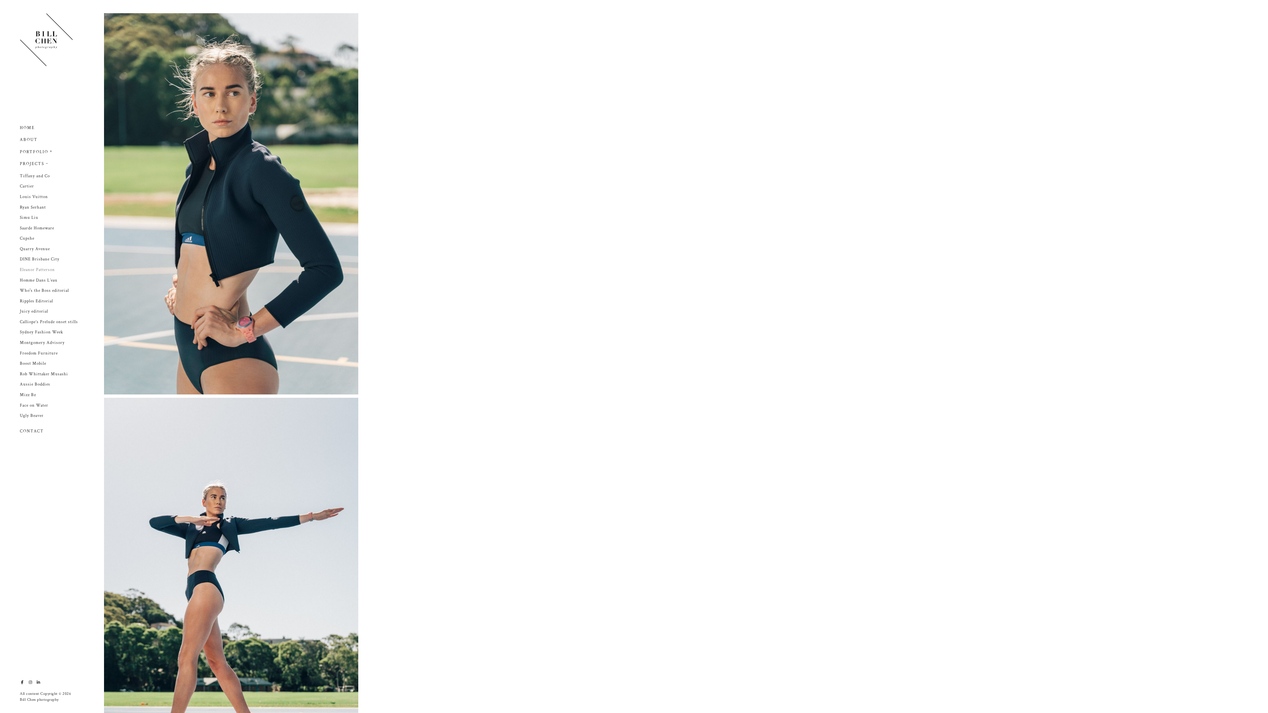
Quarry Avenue (35, 249)
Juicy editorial (34, 311)
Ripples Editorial (36, 301)
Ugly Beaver (32, 416)
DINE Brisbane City (39, 259)
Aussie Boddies (35, 384)
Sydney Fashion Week (41, 332)
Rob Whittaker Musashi (44, 374)
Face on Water (34, 405)
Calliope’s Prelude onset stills (49, 322)
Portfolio (34, 152)
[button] (51, 150)
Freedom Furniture (39, 353)
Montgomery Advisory (42, 343)
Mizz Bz (28, 395)
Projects (32, 164)
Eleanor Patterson (37, 270)
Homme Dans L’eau (38, 280)
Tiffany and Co (35, 176)
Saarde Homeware (37, 228)
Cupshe (27, 238)
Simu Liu (29, 218)
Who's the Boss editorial (44, 290)
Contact (32, 431)
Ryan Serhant (33, 207)
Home (27, 128)
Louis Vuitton (34, 197)
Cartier (27, 186)
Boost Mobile (33, 363)
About (29, 140)
